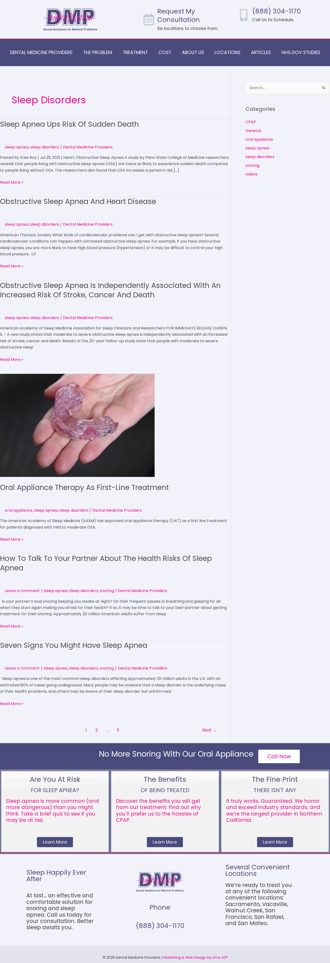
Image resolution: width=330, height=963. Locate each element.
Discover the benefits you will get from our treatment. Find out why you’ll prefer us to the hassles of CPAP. (158, 810)
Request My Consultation (178, 15)
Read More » (11, 182)
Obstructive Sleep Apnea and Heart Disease (78, 201)
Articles (261, 52)
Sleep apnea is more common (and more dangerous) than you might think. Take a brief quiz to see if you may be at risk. (52, 810)
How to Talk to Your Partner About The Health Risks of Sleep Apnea (106, 563)
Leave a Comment (22, 590)
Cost (164, 52)
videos (251, 174)
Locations (227, 52)
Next (209, 730)
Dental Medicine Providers (41, 52)
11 (118, 730)
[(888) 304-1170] (244, 15)
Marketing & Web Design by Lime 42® (196, 957)
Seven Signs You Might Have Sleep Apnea (73, 645)
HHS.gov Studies (300, 52)
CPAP (250, 122)
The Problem (97, 52)
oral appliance (18, 510)
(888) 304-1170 (276, 11)
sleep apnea (17, 147)
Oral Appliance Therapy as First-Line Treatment (84, 487)
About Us (193, 52)
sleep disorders (44, 147)
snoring (107, 590)
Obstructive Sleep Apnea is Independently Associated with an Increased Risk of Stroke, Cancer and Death (110, 290)
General (253, 130)
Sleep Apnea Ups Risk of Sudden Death (69, 124)
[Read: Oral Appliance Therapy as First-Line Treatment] (77, 425)
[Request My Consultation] (149, 19)
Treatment (135, 52)
